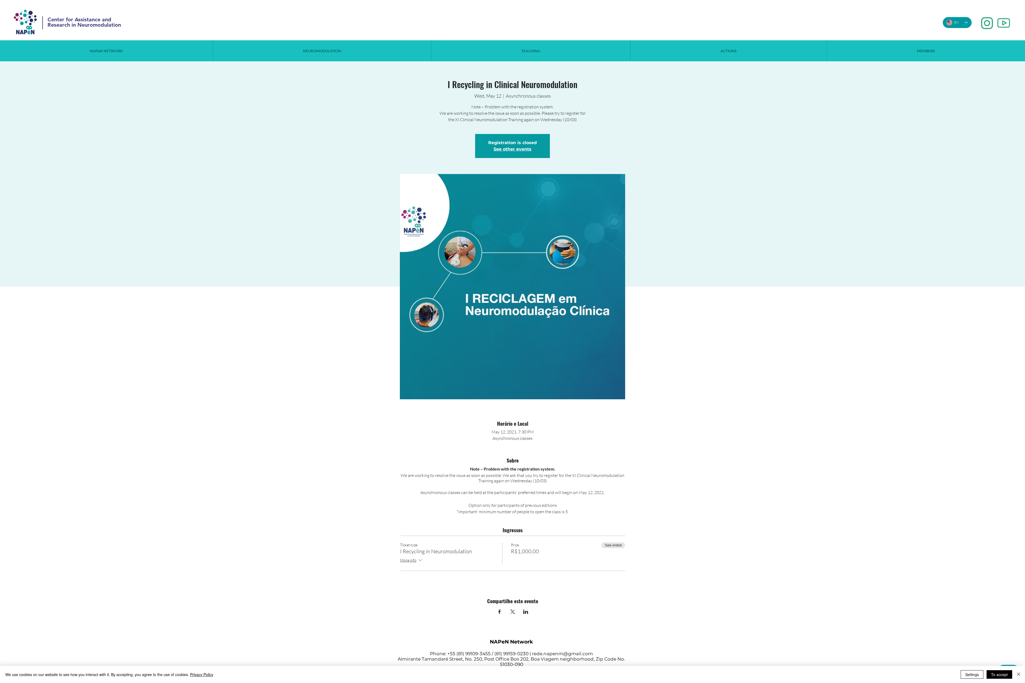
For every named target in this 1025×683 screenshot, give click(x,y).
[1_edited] (987, 23)
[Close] (1018, 674)
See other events (512, 149)
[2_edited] (1003, 23)
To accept (999, 674)
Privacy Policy (201, 674)
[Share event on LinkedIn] (525, 612)
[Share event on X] (512, 612)
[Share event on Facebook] (499, 612)
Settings (972, 674)
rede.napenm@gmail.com (562, 653)
